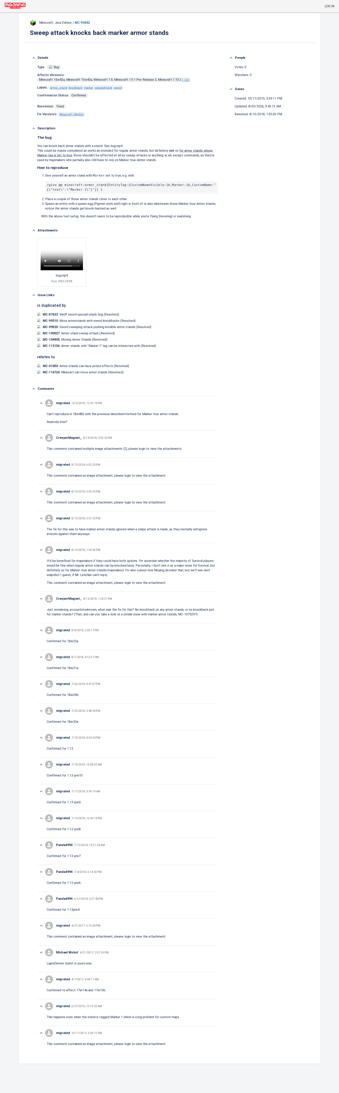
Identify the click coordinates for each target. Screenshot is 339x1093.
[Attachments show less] (34, 230)
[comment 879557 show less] (41, 684)
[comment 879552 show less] (41, 818)
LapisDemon (55, 963)
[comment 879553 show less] (41, 791)
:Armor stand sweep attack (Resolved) (79, 333)
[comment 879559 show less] (41, 630)
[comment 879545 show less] (41, 1006)
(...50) (185, 80)
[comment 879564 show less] (41, 465)
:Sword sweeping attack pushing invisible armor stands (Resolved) (97, 327)
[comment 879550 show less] (41, 872)
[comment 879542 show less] (41, 1033)
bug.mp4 (117, 146)
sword (118, 87)
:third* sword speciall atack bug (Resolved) (81, 314)
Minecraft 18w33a (71, 114)
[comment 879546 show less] (41, 979)
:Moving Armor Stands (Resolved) (75, 339)
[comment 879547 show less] (41, 952)
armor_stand (58, 87)
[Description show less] (34, 128)
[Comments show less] (34, 389)
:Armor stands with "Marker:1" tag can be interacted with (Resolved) (99, 346)
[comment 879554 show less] (41, 764)
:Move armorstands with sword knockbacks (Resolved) (89, 321)
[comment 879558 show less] (41, 657)
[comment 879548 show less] (41, 926)
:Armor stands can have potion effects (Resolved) (86, 366)
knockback (75, 87)
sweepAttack (103, 87)
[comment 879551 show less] (41, 845)
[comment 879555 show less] (41, 738)
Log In (329, 6)
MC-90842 (82, 22)
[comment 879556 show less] (41, 711)
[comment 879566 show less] (41, 403)
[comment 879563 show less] (41, 491)
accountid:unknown (83, 609)
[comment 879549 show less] (41, 899)
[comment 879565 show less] (41, 438)
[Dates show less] (231, 89)
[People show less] (231, 58)
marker (88, 87)
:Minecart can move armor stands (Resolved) (83, 372)
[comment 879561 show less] (41, 550)
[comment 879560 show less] (41, 599)
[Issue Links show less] (34, 295)
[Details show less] (34, 58)
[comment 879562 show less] (41, 518)
